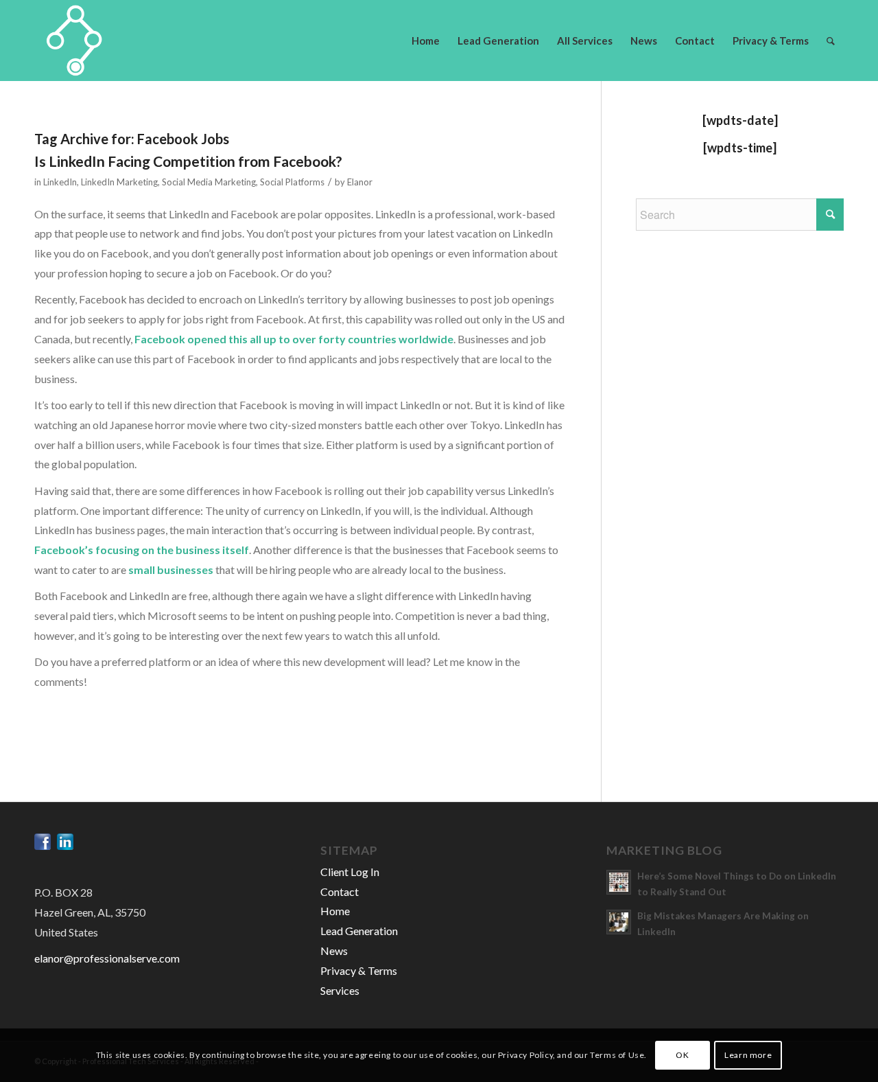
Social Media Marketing (209, 181)
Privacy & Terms (358, 970)
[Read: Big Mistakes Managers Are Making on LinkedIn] (618, 922)
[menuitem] (426, 40)
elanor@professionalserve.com (107, 958)
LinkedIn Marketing (119, 181)
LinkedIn (60, 181)
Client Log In (349, 871)
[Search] (831, 40)
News (334, 950)
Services (339, 990)
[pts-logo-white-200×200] (74, 40)
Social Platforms (292, 181)
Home (335, 910)
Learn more (748, 1055)
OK (682, 1055)
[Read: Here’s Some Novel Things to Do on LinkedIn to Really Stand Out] (618, 882)
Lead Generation (359, 930)
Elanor (359, 181)
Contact (339, 891)
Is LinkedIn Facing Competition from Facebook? (188, 161)
